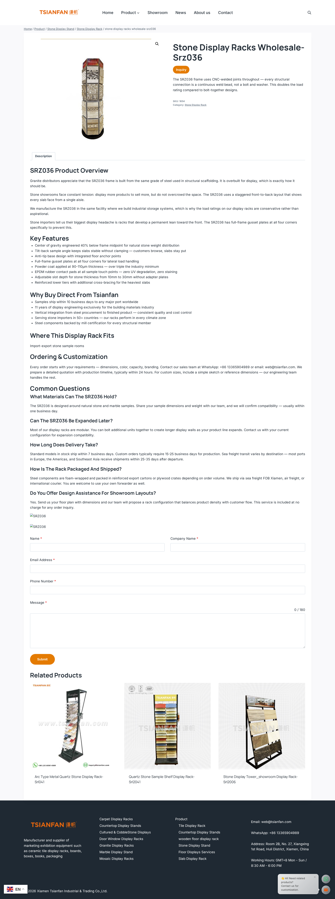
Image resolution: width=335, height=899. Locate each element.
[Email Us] (326, 890)
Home (107, 12)
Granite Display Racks (116, 845)
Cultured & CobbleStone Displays (125, 832)
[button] (157, 43)
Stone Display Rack (195, 104)
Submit (42, 659)
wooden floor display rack (199, 839)
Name (36, 538)
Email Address (42, 560)
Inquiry (181, 70)
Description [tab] (43, 156)
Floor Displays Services (197, 852)
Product (181, 819)
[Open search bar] (309, 12)
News (180, 12)
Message (38, 603)
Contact (225, 12)
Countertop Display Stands (120, 826)
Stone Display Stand (194, 845)
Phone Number (43, 581)
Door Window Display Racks (121, 839)
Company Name (184, 538)
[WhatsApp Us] (326, 879)
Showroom (158, 12)
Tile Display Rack (192, 826)
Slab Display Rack (192, 859)
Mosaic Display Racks (116, 859)
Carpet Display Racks (116, 819)
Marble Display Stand (116, 852)
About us (202, 12)
